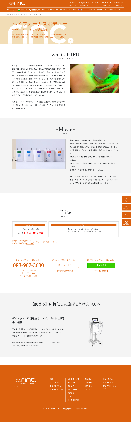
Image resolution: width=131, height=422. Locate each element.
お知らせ (88, 386)
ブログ (87, 389)
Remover (106, 3)
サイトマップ (108, 382)
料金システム (108, 379)
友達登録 (102, 265)
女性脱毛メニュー (56, 386)
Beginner (84, 3)
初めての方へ (55, 382)
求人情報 (88, 382)
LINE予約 (23, 9)
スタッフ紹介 (72, 382)
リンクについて (73, 379)
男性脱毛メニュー (56, 389)
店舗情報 (71, 393)
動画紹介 (88, 379)
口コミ (70, 396)
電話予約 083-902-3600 (40, 9)
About (95, 3)
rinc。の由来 (72, 389)
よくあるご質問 (73, 400)
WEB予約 (13, 9)
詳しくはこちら (30, 244)
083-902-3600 (28, 265)
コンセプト (72, 386)
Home (72, 3)
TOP (51, 379)
